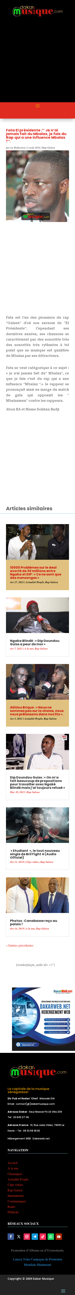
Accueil (12, 1163)
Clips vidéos (32, 862)
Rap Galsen (48, 147)
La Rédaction (17, 147)
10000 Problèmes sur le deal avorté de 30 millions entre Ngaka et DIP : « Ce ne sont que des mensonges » (35, 572)
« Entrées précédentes (19, 945)
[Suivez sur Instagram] (27, 1236)
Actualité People (35, 582)
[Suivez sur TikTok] (43, 1236)
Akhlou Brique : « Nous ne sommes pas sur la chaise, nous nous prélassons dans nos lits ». (37, 711)
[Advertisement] (37, 63)
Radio (11, 1206)
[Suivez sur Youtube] (59, 1236)
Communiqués (17, 1201)
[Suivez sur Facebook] (11, 1236)
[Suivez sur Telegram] (35, 1236)
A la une (29, 648)
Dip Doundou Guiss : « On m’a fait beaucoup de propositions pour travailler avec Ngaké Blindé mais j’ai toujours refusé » (37, 782)
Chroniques (15, 1174)
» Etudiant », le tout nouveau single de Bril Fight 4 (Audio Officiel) (35, 854)
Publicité (13, 1212)
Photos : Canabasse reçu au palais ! (33, 922)
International (15, 1195)
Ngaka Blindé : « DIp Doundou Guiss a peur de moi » (34, 642)
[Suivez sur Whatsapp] (51, 1236)
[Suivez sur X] (19, 1236)
